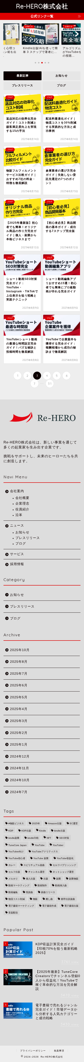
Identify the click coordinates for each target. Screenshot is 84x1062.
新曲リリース (48, 892)
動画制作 (42, 885)
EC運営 (74, 823)
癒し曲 (49, 899)
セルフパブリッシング (64, 865)
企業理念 (22, 503)
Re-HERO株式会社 (42, 6)
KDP (10, 830)
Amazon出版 (55, 823)
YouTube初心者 (16, 858)
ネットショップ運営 (63, 872)
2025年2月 (19, 733)
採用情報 (17, 564)
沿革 (18, 515)
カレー (11, 865)
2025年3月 (19, 721)
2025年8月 (19, 661)
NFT (49, 838)
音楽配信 (13, 912)
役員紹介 (22, 509)
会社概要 (22, 498)
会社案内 (17, 491)
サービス (17, 554)
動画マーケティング (18, 885)
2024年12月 (20, 756)
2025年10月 (20, 650)
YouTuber (58, 845)
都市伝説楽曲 (68, 899)
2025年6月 (19, 685)
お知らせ (62, 75)
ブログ (61, 85)
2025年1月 (19, 744)
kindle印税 (33, 838)
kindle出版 (59, 830)
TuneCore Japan (17, 845)
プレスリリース (22, 85)
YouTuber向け (16, 851)
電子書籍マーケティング (21, 906)
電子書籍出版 (71, 906)
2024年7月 (19, 792)
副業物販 (73, 878)
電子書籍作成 (49, 906)
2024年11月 (19, 768)
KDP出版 (26, 830)
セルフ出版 (14, 872)
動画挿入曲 (61, 885)
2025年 (36, 823)
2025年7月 (19, 673)
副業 (58, 878)
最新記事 (23, 75)
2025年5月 (19, 697)
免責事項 (59, 1050)
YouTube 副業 (41, 858)
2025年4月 (19, 709)
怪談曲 (29, 892)
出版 (45, 878)
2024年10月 (20, 780)
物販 (35, 899)
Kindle (42, 830)
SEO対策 (64, 838)
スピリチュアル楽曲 (34, 865)
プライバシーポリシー (33, 1050)
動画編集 (13, 892)
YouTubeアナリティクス (45, 851)
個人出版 (30, 878)
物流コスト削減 (16, 899)
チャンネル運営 (36, 872)
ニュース (17, 525)
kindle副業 (13, 838)
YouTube (40, 845)
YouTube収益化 (65, 858)
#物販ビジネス (16, 823)
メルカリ (13, 878)
